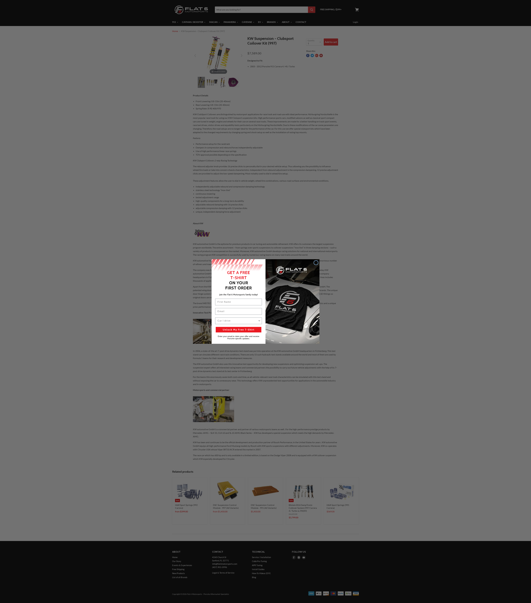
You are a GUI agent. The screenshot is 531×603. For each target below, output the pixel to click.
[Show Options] (259, 321)
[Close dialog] (316, 263)
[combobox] (238, 321)
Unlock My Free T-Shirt (238, 329)
